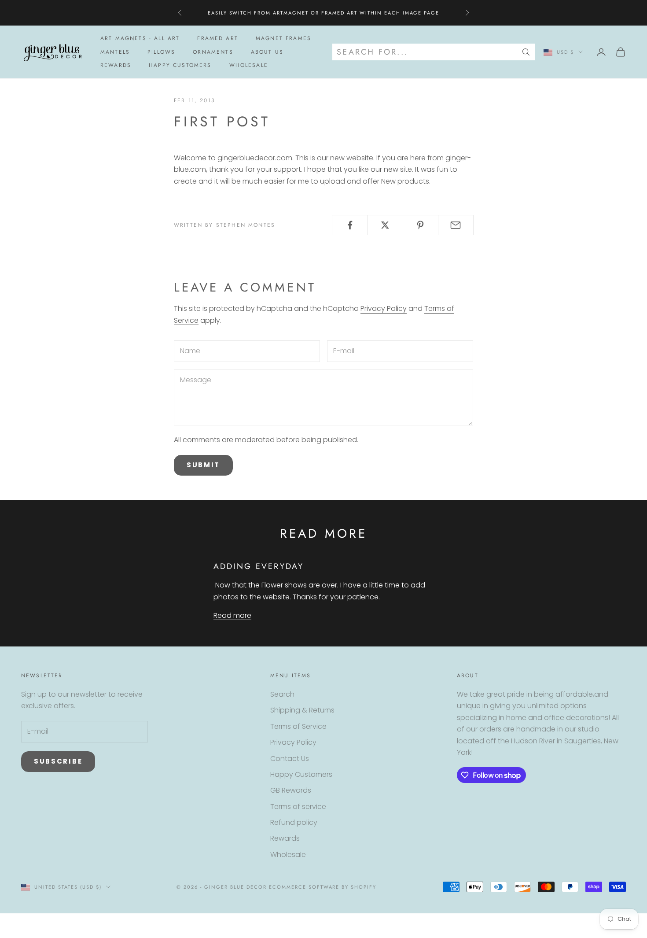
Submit (203, 464)
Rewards (115, 65)
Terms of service (298, 806)
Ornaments (213, 52)
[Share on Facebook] (349, 225)
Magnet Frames (283, 38)
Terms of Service (298, 726)
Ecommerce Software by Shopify (322, 886)
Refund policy (293, 822)
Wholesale (248, 65)
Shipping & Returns (302, 710)
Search (282, 694)
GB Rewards (290, 790)
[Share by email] (455, 225)
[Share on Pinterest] (420, 225)
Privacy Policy (383, 308)
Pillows (161, 52)
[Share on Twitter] (385, 225)
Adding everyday (258, 566)
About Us (267, 52)
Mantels (115, 52)
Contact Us (289, 758)
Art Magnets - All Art (140, 38)
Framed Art (217, 38)
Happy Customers (180, 65)
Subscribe (58, 761)
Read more (232, 615)
